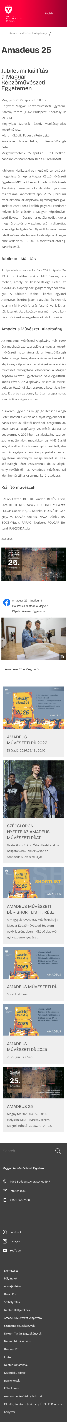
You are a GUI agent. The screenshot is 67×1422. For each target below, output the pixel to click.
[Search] (58, 1151)
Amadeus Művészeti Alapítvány (23, 1318)
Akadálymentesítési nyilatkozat (23, 1396)
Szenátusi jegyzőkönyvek (19, 1326)
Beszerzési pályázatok (17, 1341)
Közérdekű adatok (15, 1373)
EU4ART (9, 1357)
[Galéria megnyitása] (33, 639)
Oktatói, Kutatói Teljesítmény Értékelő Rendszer (33, 1404)
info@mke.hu (18, 1191)
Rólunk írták (11, 1388)
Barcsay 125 (11, 1349)
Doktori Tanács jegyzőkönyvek (22, 1333)
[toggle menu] (35, 37)
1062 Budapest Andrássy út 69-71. (31, 1181)
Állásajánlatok (12, 1286)
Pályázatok (10, 1278)
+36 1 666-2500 (20, 1200)
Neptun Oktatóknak (16, 1365)
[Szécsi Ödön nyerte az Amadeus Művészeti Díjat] (33, 812)
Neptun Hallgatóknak (17, 1310)
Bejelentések (12, 1380)
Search (57, 1155)
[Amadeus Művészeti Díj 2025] (33, 1034)
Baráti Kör (10, 1294)
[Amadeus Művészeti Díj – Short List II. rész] (33, 905)
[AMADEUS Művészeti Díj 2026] (33, 722)
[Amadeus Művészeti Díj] (33, 974)
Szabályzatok (12, 1302)
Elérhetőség (11, 1271)
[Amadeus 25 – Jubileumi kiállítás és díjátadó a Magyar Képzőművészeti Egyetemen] (33, 606)
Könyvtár (9, 1412)
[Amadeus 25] (33, 1099)
